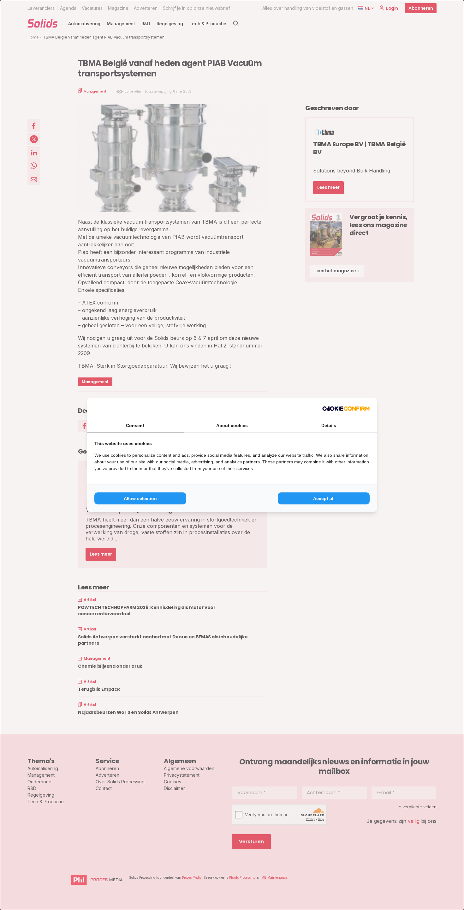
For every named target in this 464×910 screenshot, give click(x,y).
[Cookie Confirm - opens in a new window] (346, 408)
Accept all (324, 498)
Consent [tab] (135, 425)
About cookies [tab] (232, 425)
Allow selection (140, 498)
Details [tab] (328, 425)
